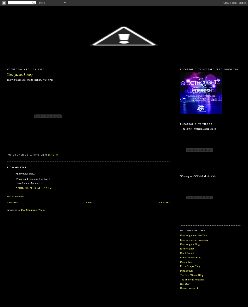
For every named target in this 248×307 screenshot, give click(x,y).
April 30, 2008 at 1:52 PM (34, 188)
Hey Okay (185, 284)
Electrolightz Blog (190, 244)
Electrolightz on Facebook (194, 240)
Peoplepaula (186, 270)
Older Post (164, 202)
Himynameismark (189, 288)
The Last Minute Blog (191, 275)
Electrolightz (187, 248)
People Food (186, 262)
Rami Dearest (187, 253)
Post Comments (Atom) (33, 210)
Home (89, 202)
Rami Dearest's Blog (190, 257)
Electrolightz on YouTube (193, 235)
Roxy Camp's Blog (190, 266)
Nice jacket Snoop (20, 74)
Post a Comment (15, 196)
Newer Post (12, 202)
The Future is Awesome (192, 279)
